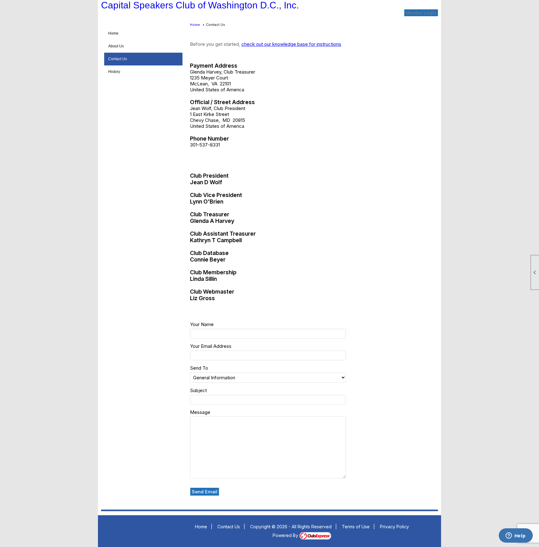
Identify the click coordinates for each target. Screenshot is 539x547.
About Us (116, 46)
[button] (205, 491)
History (114, 72)
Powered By (286, 535)
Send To (199, 368)
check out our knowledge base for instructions (291, 44)
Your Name (202, 324)
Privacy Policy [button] (394, 526)
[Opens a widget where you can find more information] (515, 536)
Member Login (421, 12)
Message (200, 412)
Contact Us (117, 59)
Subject (198, 390)
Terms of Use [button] (356, 526)
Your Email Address (210, 346)
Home (113, 33)
